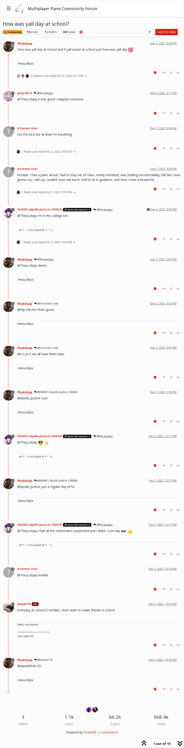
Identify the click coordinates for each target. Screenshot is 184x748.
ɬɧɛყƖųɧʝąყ (24, 43)
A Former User (27, 128)
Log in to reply (166, 32)
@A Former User (48, 303)
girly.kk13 (24, 93)
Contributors (109, 732)
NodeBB (90, 732)
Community (14, 32)
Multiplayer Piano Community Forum (62, 8)
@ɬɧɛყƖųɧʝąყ (44, 93)
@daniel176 (45, 660)
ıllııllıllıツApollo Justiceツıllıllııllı (39, 209)
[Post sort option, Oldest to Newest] (149, 32)
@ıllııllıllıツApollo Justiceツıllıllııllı (57, 392)
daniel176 (24, 604)
